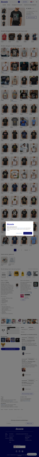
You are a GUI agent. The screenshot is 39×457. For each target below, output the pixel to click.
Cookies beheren (19, 233)
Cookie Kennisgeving (20, 228)
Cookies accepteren (27, 233)
